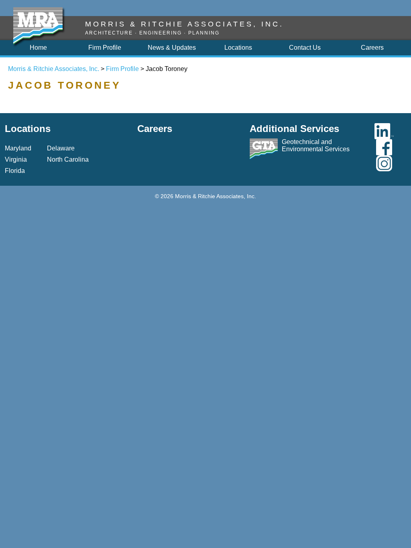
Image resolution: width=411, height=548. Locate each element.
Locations (28, 128)
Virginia (16, 159)
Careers (154, 128)
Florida (15, 170)
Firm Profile (122, 68)
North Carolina (68, 159)
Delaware (61, 148)
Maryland (18, 148)
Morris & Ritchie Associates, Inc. (53, 68)
